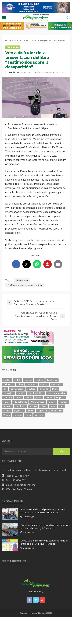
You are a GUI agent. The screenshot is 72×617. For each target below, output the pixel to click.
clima (20, 384)
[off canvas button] (4, 17)
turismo (17, 415)
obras (43, 406)
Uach (28, 415)
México (33, 406)
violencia (39, 415)
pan (61, 406)
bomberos (52, 380)
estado (21, 393)
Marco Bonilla (20, 402)
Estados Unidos (35, 393)
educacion (8, 393)
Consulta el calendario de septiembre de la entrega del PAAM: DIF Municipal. (44, 542)
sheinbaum (56, 410)
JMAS (28, 397)
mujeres (7, 406)
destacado (27, 72)
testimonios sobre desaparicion (49, 72)
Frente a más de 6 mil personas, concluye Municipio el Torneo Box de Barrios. (43, 511)
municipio (20, 406)
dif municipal (17, 388)
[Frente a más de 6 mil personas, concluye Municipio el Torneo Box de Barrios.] (10, 514)
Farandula (13, 47)
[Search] (67, 17)
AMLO (18, 380)
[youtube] (42, 600)
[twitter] (36, 600)
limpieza (60, 397)
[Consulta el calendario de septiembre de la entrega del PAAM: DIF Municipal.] (10, 545)
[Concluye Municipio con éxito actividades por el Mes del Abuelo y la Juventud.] (10, 529)
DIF (5, 388)
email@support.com (24, 484)
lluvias (6, 402)
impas (19, 397)
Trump (6, 415)
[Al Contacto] (36, 582)
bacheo (39, 380)
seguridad (42, 410)
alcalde (6, 380)
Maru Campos (37, 402)
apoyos (28, 380)
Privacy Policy (36, 591)
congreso (31, 384)
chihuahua (8, 384)
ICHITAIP (7, 397)
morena (63, 402)
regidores (19, 410)
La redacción (14, 72)
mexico (52, 402)
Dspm (55, 388)
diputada (31, 388)
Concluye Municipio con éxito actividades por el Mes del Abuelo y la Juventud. (45, 527)
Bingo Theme (24, 489)
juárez (49, 397)
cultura (43, 384)
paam (53, 406)
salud (30, 410)
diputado (44, 388)
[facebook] (29, 600)
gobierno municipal (56, 393)
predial (6, 410)
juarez (39, 397)
